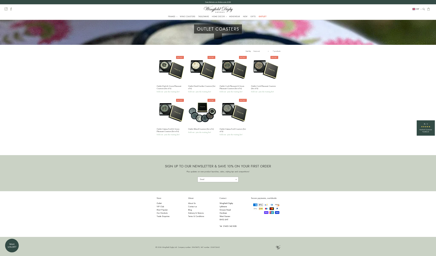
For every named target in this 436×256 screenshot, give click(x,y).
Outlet (159, 203)
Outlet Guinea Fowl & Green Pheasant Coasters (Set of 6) (168, 130)
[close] (423, 9)
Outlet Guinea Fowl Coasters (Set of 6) (233, 130)
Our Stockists (162, 213)
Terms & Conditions (196, 216)
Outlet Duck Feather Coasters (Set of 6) (202, 87)
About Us (192, 203)
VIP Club (160, 207)
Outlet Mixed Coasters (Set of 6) (201, 129)
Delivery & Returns (196, 213)
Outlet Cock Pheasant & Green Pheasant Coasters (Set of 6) (232, 87)
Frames (171, 16)
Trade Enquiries (163, 216)
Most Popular (162, 210)
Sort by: (248, 51)
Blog (190, 210)
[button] (172, 17)
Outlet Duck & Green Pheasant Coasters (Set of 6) (169, 87)
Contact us (192, 207)
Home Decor (218, 16)
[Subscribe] (235, 179)
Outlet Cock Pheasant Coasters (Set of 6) (263, 87)
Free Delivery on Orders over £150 (218, 2)
